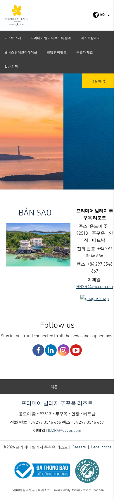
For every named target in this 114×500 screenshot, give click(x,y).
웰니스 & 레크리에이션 (20, 52)
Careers (79, 446)
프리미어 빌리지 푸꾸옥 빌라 (51, 38)
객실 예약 (98, 80)
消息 (54, 386)
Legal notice (101, 446)
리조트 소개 (12, 38)
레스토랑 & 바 (91, 38)
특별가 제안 (84, 52)
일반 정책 (11, 66)
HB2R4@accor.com (94, 286)
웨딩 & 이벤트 (57, 52)
